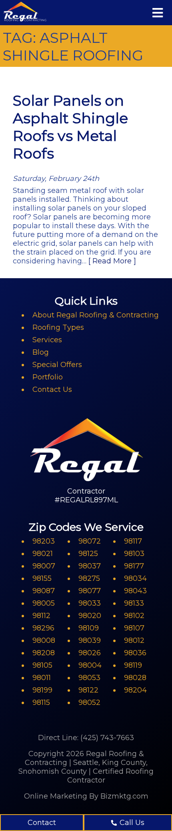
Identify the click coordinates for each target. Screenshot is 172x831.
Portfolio (47, 377)
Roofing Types (58, 327)
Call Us (132, 822)
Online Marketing (55, 796)
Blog (40, 352)
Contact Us (52, 389)
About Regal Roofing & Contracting (95, 315)
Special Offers (57, 364)
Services (47, 339)
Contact (42, 822)
